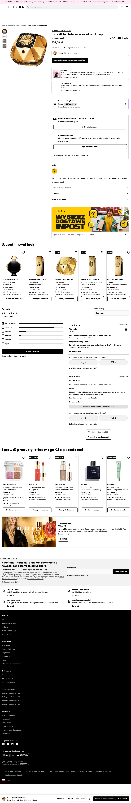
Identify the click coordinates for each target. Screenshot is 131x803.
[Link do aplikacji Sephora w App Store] (22, 755)
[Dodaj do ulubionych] (23, 252)
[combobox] (111, 313)
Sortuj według (99, 309)
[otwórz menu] (3, 7)
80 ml (15, 558)
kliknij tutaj (23, 761)
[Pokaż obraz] (4, 31)
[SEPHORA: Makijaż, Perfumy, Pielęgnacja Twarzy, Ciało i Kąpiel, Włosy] (15, 7)
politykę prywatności (35, 579)
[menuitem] (122, 6)
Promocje (23, 763)
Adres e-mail (71, 567)
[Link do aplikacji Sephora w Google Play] (8, 755)
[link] (32, 351)
